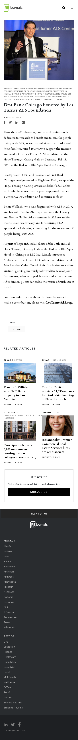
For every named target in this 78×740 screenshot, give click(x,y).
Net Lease (9, 682)
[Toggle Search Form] (63, 8)
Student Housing (13, 707)
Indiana (47, 412)
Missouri (8, 586)
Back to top (39, 513)
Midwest (10, 415)
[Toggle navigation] (72, 7)
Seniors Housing (13, 702)
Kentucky (9, 566)
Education (9, 646)
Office (7, 687)
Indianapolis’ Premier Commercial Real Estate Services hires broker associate (57, 446)
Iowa (6, 556)
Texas (7, 360)
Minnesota (10, 581)
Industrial (59, 360)
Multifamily (10, 677)
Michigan (10, 412)
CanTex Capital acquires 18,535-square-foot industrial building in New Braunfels (58, 393)
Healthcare (10, 656)
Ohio (6, 607)
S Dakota (9, 612)
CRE (57, 412)
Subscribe (39, 491)
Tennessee (10, 617)
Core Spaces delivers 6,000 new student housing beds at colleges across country (20, 451)
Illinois (7, 546)
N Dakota (9, 591)
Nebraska (9, 601)
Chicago (17, 329)
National (8, 596)
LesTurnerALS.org (59, 303)
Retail (18, 360)
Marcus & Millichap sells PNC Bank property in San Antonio (17, 393)
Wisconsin (24, 415)
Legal (7, 672)
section (8, 697)
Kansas (8, 561)
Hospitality (10, 661)
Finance (8, 651)
